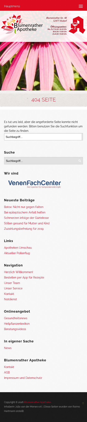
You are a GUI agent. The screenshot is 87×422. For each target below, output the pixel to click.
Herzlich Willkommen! (18, 272)
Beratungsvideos (15, 329)
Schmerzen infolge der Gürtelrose (26, 217)
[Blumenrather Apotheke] (43, 25)
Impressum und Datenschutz (23, 377)
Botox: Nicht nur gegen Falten (23, 207)
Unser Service (13, 288)
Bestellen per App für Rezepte (24, 277)
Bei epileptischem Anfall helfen (24, 212)
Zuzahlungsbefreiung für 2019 (24, 228)
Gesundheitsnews (15, 318)
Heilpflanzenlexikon (17, 323)
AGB (7, 372)
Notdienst (10, 299)
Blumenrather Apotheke (37, 402)
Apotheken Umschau (18, 247)
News (8, 348)
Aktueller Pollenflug (17, 253)
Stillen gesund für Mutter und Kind (27, 223)
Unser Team (12, 283)
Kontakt (9, 293)
